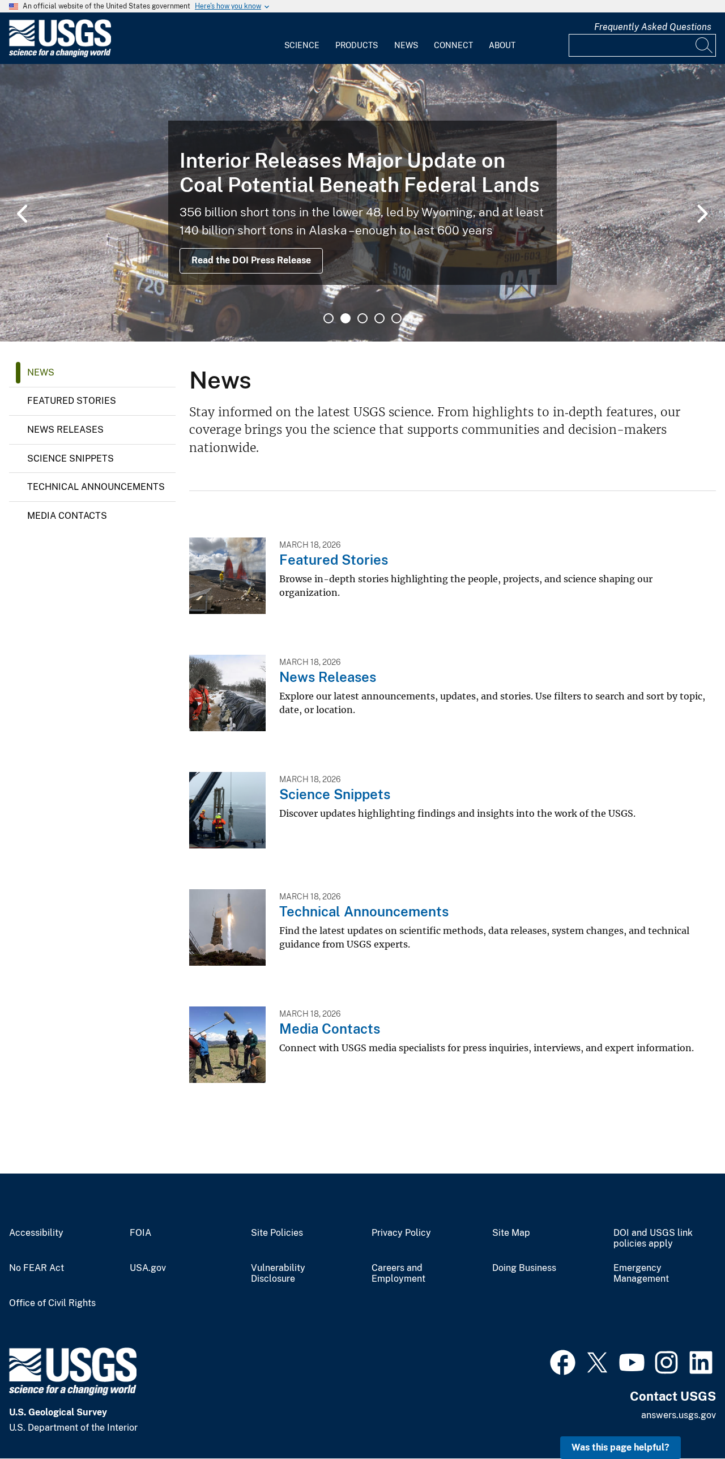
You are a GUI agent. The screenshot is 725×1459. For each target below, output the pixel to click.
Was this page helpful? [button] (620, 1447)
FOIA (140, 1233)
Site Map (511, 1233)
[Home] (60, 54)
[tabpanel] (362, 203)
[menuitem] (301, 38)
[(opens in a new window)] (563, 1361)
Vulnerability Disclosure (278, 1273)
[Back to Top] (684, 1418)
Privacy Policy (401, 1233)
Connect (453, 45)
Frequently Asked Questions (652, 27)
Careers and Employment (398, 1273)
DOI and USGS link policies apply (653, 1238)
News (406, 45)
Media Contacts (67, 515)
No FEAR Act (36, 1268)
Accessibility (36, 1233)
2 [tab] (345, 318)
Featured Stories (71, 400)
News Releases (65, 429)
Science (301, 45)
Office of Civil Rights (52, 1303)
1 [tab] (328, 318)
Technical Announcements (96, 486)
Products (356, 45)
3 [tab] (362, 318)
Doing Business (524, 1268)
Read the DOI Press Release (251, 260)
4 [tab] (379, 318)
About (502, 45)
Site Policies (277, 1233)
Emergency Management (641, 1273)
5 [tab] (396, 318)
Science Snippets (70, 458)
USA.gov (148, 1268)
